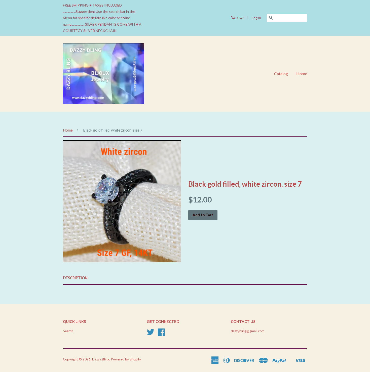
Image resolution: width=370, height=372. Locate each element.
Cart (240, 18)
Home (301, 73)
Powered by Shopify (126, 359)
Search (68, 331)
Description (75, 277)
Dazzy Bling (100, 359)
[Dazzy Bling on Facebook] (161, 334)
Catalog (281, 73)
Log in (256, 18)
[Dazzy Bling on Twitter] (150, 334)
